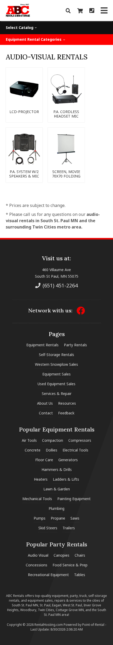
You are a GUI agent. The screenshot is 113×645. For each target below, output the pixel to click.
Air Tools (29, 440)
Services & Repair (56, 393)
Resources (67, 403)
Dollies (51, 450)
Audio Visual (38, 555)
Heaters (41, 479)
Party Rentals (75, 344)
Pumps (39, 518)
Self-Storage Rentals (56, 354)
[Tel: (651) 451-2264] (91, 10)
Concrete (32, 450)
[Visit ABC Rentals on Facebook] (80, 312)
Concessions (36, 564)
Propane (58, 518)
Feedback (66, 412)
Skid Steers (47, 527)
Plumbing (56, 508)
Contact (46, 412)
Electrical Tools (75, 450)
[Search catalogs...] (68, 10)
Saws (74, 518)
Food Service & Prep (70, 564)
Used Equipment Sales (56, 383)
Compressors (79, 440)
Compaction (52, 440)
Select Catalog (20, 27)
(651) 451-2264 (59, 285)
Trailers (69, 527)
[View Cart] (80, 10)
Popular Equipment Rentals (56, 429)
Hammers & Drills (57, 469)
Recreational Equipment (48, 574)
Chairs (80, 555)
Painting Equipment (74, 498)
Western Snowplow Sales (56, 364)
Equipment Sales (56, 374)
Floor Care (44, 459)
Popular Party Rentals (56, 544)
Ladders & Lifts (66, 479)
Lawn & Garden (56, 488)
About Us (45, 403)
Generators (68, 459)
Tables (79, 574)
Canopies (61, 555)
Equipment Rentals (42, 344)
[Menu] (104, 10)
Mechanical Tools (37, 498)
